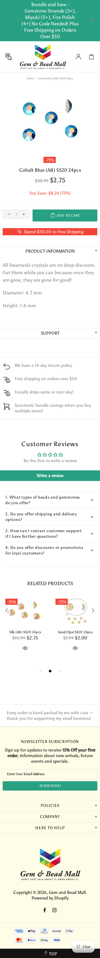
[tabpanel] (25, 629)
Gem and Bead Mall (43, 56)
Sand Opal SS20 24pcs (75, 632)
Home (30, 78)
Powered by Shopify (50, 898)
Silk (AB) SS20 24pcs (25, 632)
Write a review (50, 475)
